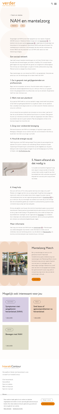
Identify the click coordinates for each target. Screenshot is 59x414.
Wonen (4, 394)
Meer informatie (7, 409)
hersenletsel (43, 41)
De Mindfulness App (24, 151)
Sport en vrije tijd (7, 389)
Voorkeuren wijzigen (18, 409)
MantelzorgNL (47, 232)
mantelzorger (30, 43)
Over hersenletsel (7, 380)
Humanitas (41, 215)
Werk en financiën (7, 387)
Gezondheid (6, 382)
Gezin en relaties (16, 15)
